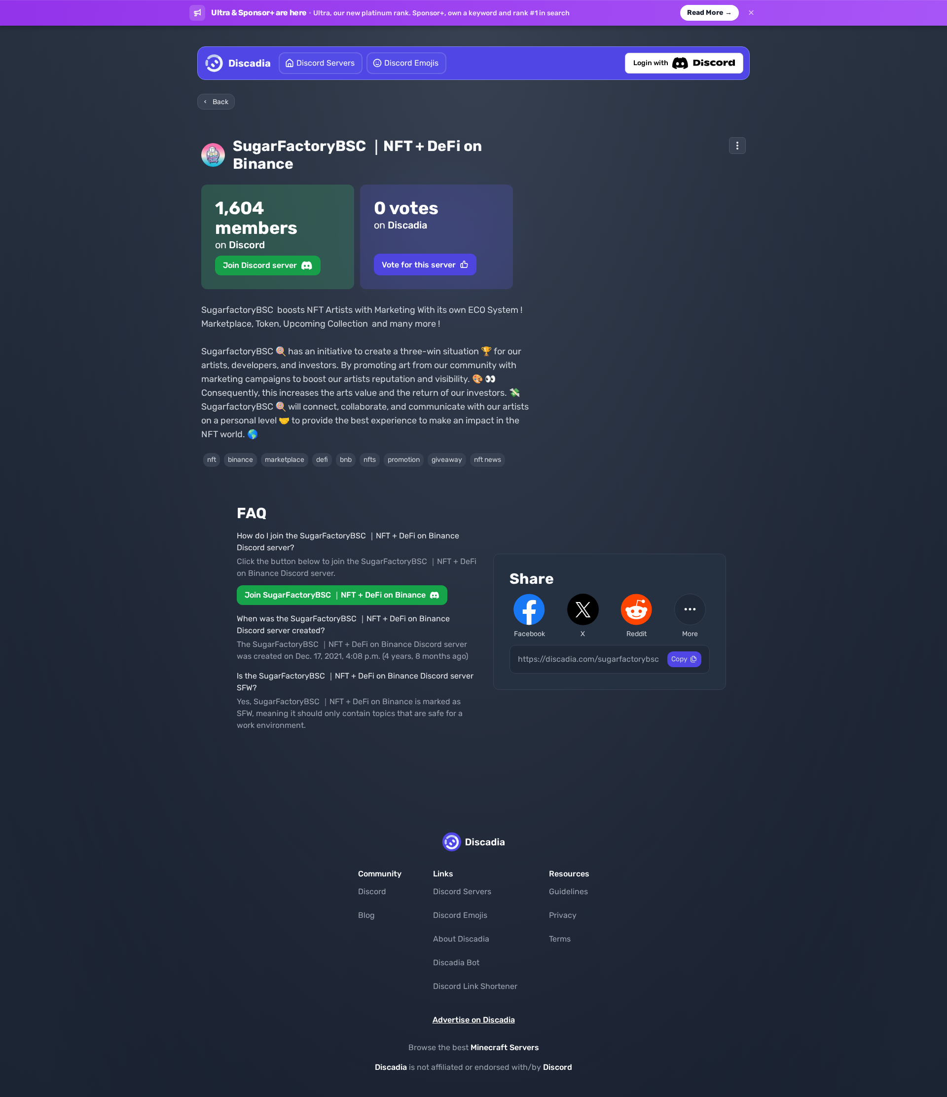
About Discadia (461, 939)
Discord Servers (462, 891)
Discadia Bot (456, 962)
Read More (709, 12)
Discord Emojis (460, 915)
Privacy (563, 915)
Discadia (391, 1067)
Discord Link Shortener (475, 986)
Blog (366, 915)
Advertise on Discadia (474, 1019)
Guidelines (568, 891)
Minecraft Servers (505, 1047)
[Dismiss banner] (751, 12)
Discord (372, 891)
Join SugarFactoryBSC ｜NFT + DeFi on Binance (335, 595)
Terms (560, 939)
